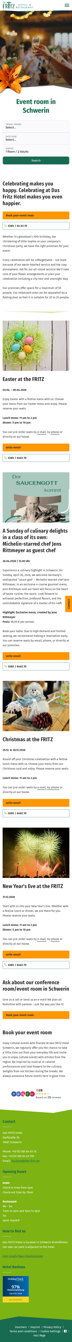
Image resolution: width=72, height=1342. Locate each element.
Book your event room (20, 215)
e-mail (41, 432)
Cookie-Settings (50, 1331)
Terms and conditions (23, 1331)
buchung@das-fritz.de (25, 1160)
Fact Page (39, 1335)
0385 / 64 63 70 (17, 226)
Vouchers (21, 1327)
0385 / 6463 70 (17, 458)
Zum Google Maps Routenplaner (23, 1256)
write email (13, 447)
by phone (53, 787)
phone (55, 432)
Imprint (35, 1327)
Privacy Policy (52, 1327)
